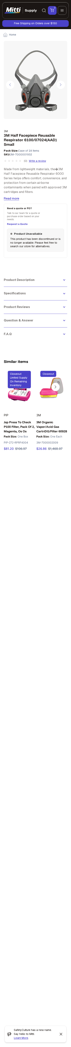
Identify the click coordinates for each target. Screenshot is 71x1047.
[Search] (44, 10)
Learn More (21, 1038)
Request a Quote (17, 224)
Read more (11, 198)
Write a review (37, 161)
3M (6, 131)
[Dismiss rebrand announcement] (61, 1034)
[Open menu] (62, 10)
